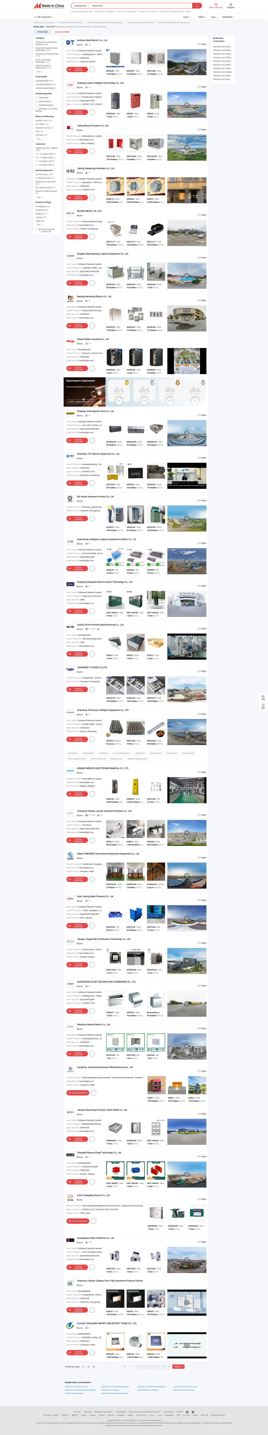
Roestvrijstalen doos (121, 753)
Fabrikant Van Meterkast (223, 75)
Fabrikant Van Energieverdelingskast (115, 1386)
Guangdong (43, 206)
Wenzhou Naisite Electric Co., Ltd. (94, 1024)
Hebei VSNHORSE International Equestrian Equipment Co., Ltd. (108, 853)
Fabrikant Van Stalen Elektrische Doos (229, 68)
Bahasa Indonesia (218, 1415)
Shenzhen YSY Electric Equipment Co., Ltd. (98, 453)
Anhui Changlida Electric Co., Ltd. (93, 1195)
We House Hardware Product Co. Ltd (95, 496)
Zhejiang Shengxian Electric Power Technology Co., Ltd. (105, 581)
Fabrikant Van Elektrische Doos (185, 1386)
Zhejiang (41, 213)
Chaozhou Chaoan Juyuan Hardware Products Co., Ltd (104, 810)
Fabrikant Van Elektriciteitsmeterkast (151, 1386)
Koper (186, 17)
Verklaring (87, 1412)
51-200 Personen (45, 178)
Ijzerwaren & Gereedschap (47, 54)
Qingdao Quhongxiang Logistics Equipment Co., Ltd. (103, 253)
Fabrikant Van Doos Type (224, 79)
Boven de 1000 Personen (46, 192)
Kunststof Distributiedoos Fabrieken (114, 1393)
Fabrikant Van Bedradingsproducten (228, 61)
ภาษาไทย (186, 1415)
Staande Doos (116, 758)
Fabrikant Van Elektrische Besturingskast (80, 1390)
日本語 (83, 1415)
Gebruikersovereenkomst (103, 1412)
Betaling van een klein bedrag (47, 109)
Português (121, 1415)
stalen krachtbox (98, 758)
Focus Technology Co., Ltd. (130, 1420)
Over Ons (77, 1412)
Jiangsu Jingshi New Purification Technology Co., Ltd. (104, 939)
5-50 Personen (44, 174)
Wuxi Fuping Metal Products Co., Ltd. (95, 896)
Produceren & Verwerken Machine (46, 43)
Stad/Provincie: (73, 61)
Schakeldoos (88, 753)
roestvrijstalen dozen (77, 758)
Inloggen (230, 7)
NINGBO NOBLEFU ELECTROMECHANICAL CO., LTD (102, 768)
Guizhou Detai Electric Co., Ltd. (92, 40)
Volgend (177, 1367)
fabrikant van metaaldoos (104, 11)
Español (102, 1415)
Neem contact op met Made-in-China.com (144, 1412)
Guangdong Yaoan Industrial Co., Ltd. (95, 1237)
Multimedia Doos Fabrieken (184, 1390)
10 (83, 1367)
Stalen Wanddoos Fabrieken (148, 1390)
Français (92, 1415)
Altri (39, 131)
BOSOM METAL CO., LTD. (89, 211)
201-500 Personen (46, 187)
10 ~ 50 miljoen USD (46, 154)
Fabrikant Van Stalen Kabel (224, 64)
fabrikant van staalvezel (148, 11)
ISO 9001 (42, 135)
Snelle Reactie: (72, 139)
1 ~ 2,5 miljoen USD (45, 161)
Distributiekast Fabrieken (74, 1393)
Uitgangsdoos (188, 753)
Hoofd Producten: (74, 54)
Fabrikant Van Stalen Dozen (225, 57)
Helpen (201, 17)
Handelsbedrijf (44, 80)
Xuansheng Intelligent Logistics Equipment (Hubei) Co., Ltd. (107, 539)
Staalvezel (103, 753)
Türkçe (195, 1415)
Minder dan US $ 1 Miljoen (47, 149)
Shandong (42, 210)
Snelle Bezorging (46, 105)
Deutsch (111, 1415)
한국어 (152, 1415)
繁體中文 (75, 1415)
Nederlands (169, 1415)
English (56, 1415)
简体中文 (65, 1415)
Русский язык (141, 1415)
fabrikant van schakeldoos (127, 11)
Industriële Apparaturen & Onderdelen (47, 49)
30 (88, 1367)
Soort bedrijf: (71, 50)
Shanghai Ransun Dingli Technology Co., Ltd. (99, 1152)
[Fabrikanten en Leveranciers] (49, 6)
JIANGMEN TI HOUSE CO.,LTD (92, 667)
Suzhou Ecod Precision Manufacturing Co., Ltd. (100, 624)
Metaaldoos (73, 753)
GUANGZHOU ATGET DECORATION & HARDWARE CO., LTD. (106, 981)
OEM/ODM (43, 97)
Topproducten (168, 1412)
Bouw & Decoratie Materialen (43, 60)
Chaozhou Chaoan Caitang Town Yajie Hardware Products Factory (110, 1280)
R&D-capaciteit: (73, 58)
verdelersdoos (156, 753)
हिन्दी (178, 1415)
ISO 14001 (42, 124)
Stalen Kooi (140, 753)
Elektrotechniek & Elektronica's (44, 66)
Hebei (40, 221)
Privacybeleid (121, 1412)
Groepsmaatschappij (46, 88)
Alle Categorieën (44, 17)
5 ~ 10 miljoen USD (45, 164)
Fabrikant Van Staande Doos (225, 46)
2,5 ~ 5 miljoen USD (45, 157)
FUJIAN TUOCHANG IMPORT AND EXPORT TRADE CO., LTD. (107, 1323)
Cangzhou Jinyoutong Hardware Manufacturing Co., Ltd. (105, 1067)
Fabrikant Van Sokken (222, 72)
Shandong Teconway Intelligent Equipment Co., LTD (103, 710)
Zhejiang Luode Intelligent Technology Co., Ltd (100, 82)
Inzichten (179, 1412)
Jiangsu (41, 217)
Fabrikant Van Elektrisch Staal (76, 1386)
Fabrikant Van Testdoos (110, 1390)
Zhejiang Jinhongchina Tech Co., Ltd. (95, 411)
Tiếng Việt (204, 1415)
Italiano (130, 1415)
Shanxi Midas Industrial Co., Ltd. (93, 339)
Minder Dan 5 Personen (46, 182)
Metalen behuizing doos (137, 758)
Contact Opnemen (78, 69)
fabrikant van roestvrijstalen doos (171, 11)
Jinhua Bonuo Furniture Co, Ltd (92, 125)
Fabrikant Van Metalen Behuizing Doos (229, 50)
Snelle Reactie (45, 101)
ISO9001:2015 (44, 120)
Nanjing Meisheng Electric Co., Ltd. (94, 296)
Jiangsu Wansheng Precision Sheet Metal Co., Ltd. (102, 1109)
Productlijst (43, 32)
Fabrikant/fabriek (46, 84)
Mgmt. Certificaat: (74, 104)
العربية (160, 1415)
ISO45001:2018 (44, 127)
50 (94, 1367)
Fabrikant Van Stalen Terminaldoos (228, 53)
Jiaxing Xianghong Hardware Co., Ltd (95, 168)
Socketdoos (172, 753)
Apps (213, 17)
